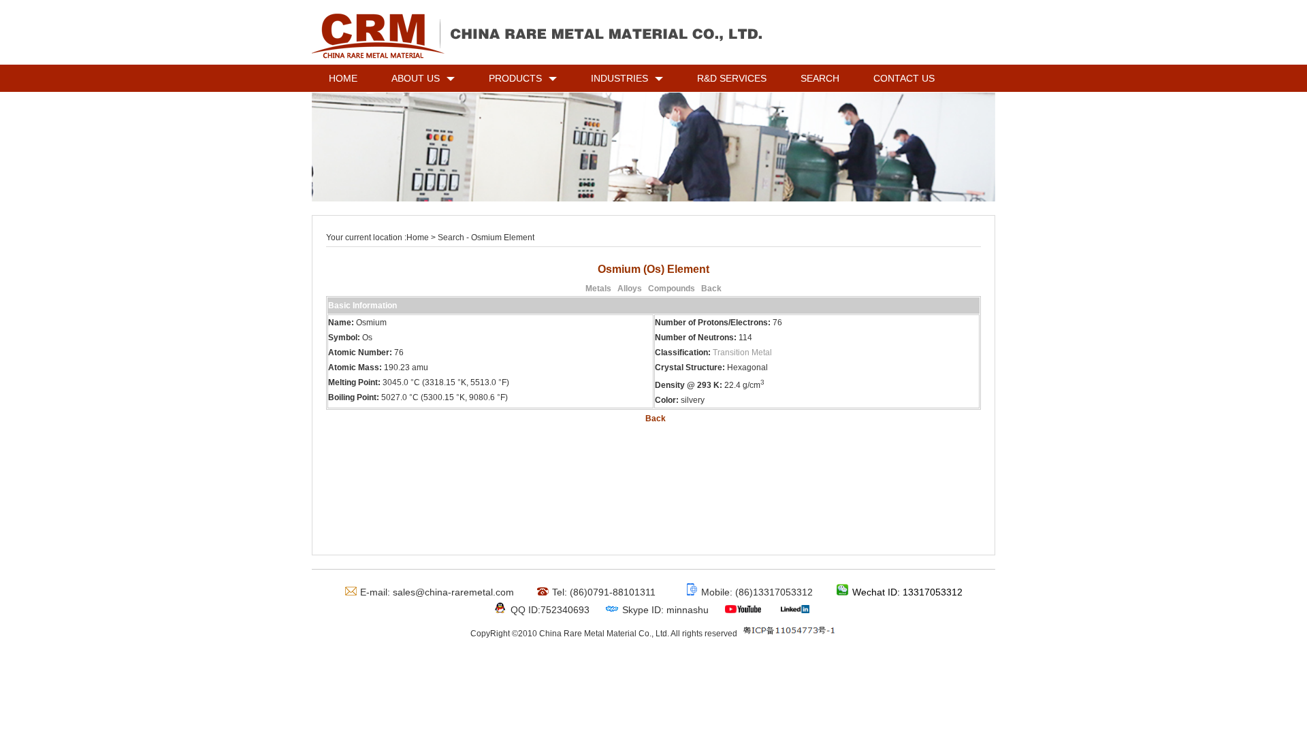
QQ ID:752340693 (550, 609)
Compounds (671, 288)
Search (820, 78)
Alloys (629, 288)
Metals (598, 288)
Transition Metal (742, 352)
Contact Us (904, 78)
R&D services (732, 78)
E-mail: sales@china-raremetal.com (437, 592)
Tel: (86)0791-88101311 (604, 592)
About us (415, 78)
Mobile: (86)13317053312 (757, 592)
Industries (619, 78)
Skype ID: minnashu (665, 609)
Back (711, 288)
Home (343, 78)
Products (515, 78)
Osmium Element (501, 237)
